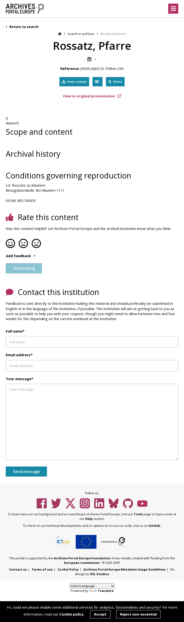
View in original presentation (89, 96)
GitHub (154, 525)
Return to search (23, 26)
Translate (106, 591)
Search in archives (81, 34)
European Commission (82, 563)
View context (77, 81)
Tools (138, 514)
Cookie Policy (68, 569)
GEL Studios (99, 574)
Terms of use (42, 569)
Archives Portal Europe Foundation (82, 558)
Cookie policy (71, 614)
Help (89, 518)
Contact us (18, 569)
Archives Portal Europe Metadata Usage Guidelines (124, 569)
